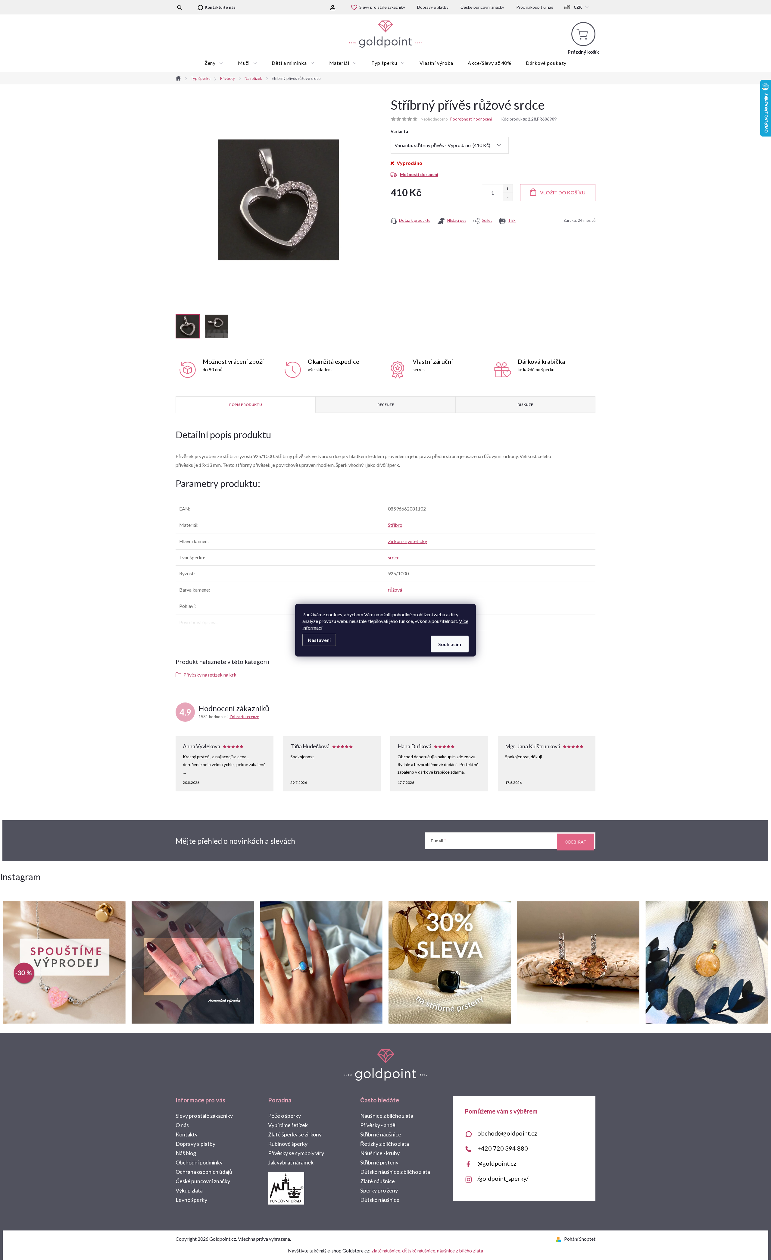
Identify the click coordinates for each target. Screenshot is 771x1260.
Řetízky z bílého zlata (384, 1143)
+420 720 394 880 (502, 1148)
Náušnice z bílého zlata (386, 1115)
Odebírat (575, 841)
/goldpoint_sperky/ (502, 1178)
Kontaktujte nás (220, 7)
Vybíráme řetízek (288, 1125)
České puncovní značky (482, 7)
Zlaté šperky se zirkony (295, 1134)
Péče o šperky (284, 1115)
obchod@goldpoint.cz (507, 1133)
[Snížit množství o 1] (508, 197)
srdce (393, 557)
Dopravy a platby (432, 7)
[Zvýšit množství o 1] (508, 188)
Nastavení (319, 640)
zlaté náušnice (385, 1250)
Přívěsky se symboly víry (296, 1153)
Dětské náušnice (379, 1199)
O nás (182, 1125)
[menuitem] (214, 63)
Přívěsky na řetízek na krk (209, 674)
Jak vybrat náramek (291, 1162)
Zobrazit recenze (244, 716)
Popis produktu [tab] (245, 404)
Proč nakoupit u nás (534, 7)
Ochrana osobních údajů (204, 1171)
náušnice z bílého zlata (460, 1250)
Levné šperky (191, 1199)
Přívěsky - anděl (378, 1125)
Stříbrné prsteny (379, 1162)
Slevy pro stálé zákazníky (382, 7)
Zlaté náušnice (377, 1181)
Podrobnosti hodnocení (471, 119)
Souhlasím (449, 644)
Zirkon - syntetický (407, 541)
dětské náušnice (418, 1250)
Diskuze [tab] (525, 404)
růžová (395, 589)
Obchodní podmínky (199, 1162)
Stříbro (395, 525)
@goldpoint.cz (497, 1163)
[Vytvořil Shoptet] (559, 1239)
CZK (578, 7)
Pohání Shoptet (579, 1239)
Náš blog (186, 1153)
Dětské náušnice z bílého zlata (395, 1171)
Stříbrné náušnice (380, 1134)
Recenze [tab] (385, 404)
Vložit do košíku (562, 192)
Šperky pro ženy (379, 1190)
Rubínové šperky (287, 1143)
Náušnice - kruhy (380, 1153)
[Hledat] (180, 7)
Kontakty (187, 1134)
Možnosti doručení (419, 174)
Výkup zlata (189, 1190)
